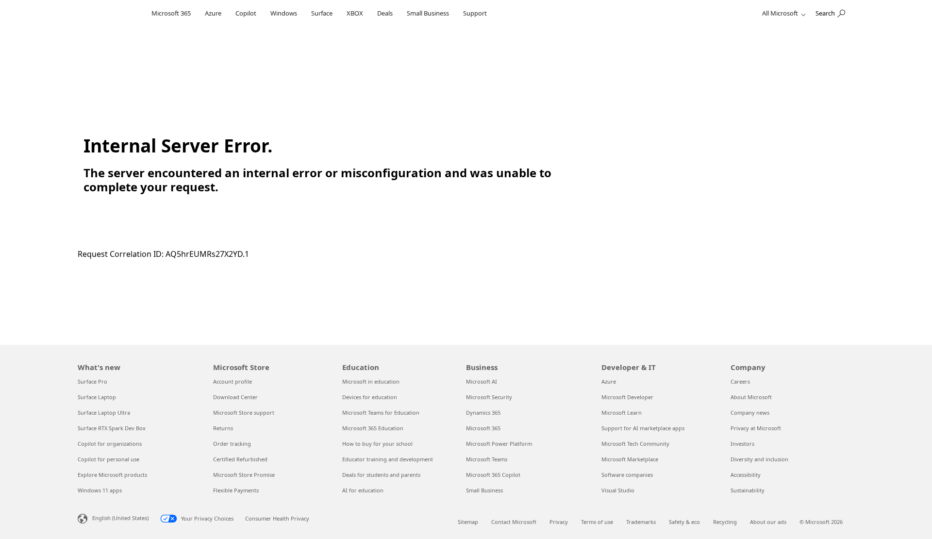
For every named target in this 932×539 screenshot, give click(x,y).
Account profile (232, 381)
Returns (223, 428)
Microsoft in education (370, 381)
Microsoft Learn (621, 412)
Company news (750, 412)
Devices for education (369, 397)
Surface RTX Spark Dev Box (112, 428)
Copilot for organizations (110, 443)
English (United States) (120, 518)
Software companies (627, 474)
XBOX (355, 13)
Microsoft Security (489, 397)
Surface (322, 13)
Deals (385, 13)
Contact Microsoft (513, 521)
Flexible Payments (236, 490)
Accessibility (746, 474)
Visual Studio (617, 490)
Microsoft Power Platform (499, 443)
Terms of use (597, 521)
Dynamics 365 (483, 412)
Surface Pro (92, 381)
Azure (213, 13)
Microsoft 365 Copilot (493, 474)
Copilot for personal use (108, 459)
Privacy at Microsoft (756, 428)
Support (475, 13)
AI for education (362, 490)
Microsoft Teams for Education (380, 412)
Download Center (235, 397)
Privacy (558, 521)
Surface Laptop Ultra (104, 412)
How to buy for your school (377, 443)
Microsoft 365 (171, 13)
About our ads (768, 521)
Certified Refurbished (240, 459)
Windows (283, 13)
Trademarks (641, 521)
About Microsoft (751, 397)
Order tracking (232, 443)
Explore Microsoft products (112, 474)
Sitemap (468, 521)
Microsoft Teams (486, 459)
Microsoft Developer (627, 397)
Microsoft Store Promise (244, 474)
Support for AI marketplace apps (642, 428)
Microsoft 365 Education (372, 428)
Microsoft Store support (243, 412)
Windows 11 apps (100, 490)
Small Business (428, 13)
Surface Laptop (97, 397)
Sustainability (748, 490)
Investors (742, 443)
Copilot (245, 13)
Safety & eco (684, 521)
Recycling (725, 521)
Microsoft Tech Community (635, 443)
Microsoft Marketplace (629, 459)
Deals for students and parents (381, 474)
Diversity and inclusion (759, 459)
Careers (740, 381)
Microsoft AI (481, 381)
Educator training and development (387, 459)
